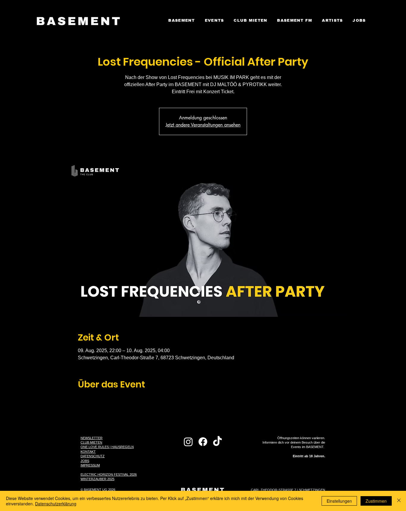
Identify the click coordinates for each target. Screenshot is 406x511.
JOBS (85, 461)
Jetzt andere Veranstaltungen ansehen (203, 125)
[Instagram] (188, 441)
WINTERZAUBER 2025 (97, 479)
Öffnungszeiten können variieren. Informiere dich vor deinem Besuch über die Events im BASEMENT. (293, 447)
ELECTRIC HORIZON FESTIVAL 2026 (109, 474)
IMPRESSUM (90, 465)
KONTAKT (88, 451)
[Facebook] (203, 441)
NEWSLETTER (92, 438)
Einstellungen (339, 501)
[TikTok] (217, 441)
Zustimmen (376, 501)
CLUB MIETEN (91, 442)
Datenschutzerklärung (55, 504)
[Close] (398, 501)
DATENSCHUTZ (93, 456)
